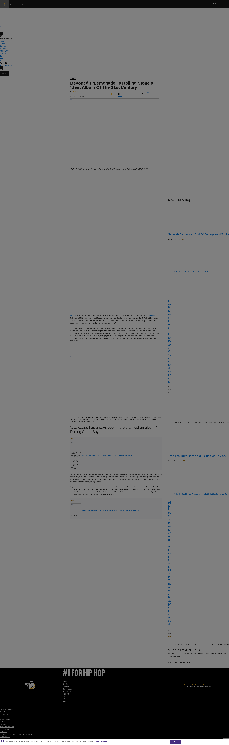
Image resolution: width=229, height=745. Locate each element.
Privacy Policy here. (101, 741)
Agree (175, 741)
